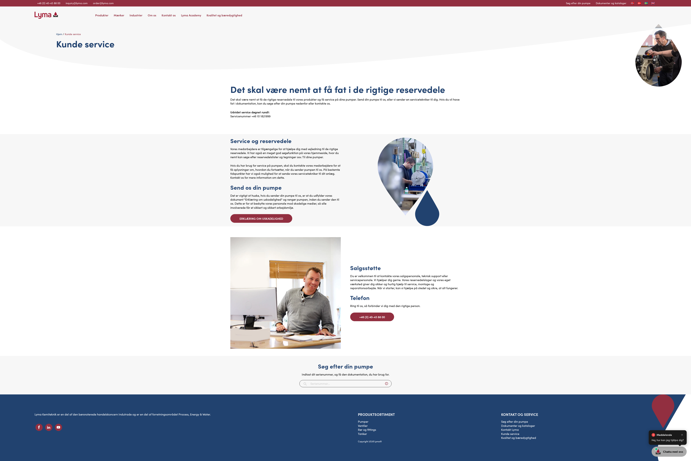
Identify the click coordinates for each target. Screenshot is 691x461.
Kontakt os (169, 15)
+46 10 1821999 (261, 116)
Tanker (362, 434)
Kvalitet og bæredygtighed (224, 15)
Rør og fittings (367, 429)
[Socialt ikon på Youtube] (58, 427)
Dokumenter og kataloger (611, 3)
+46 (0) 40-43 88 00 (372, 317)
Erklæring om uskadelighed (261, 218)
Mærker (119, 15)
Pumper (363, 421)
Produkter (101, 15)
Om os (152, 15)
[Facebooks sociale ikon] (39, 427)
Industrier (136, 15)
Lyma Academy (191, 15)
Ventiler (363, 426)
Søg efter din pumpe (578, 3)
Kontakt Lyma (510, 429)
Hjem (59, 34)
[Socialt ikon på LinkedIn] (48, 427)
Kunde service (510, 434)
